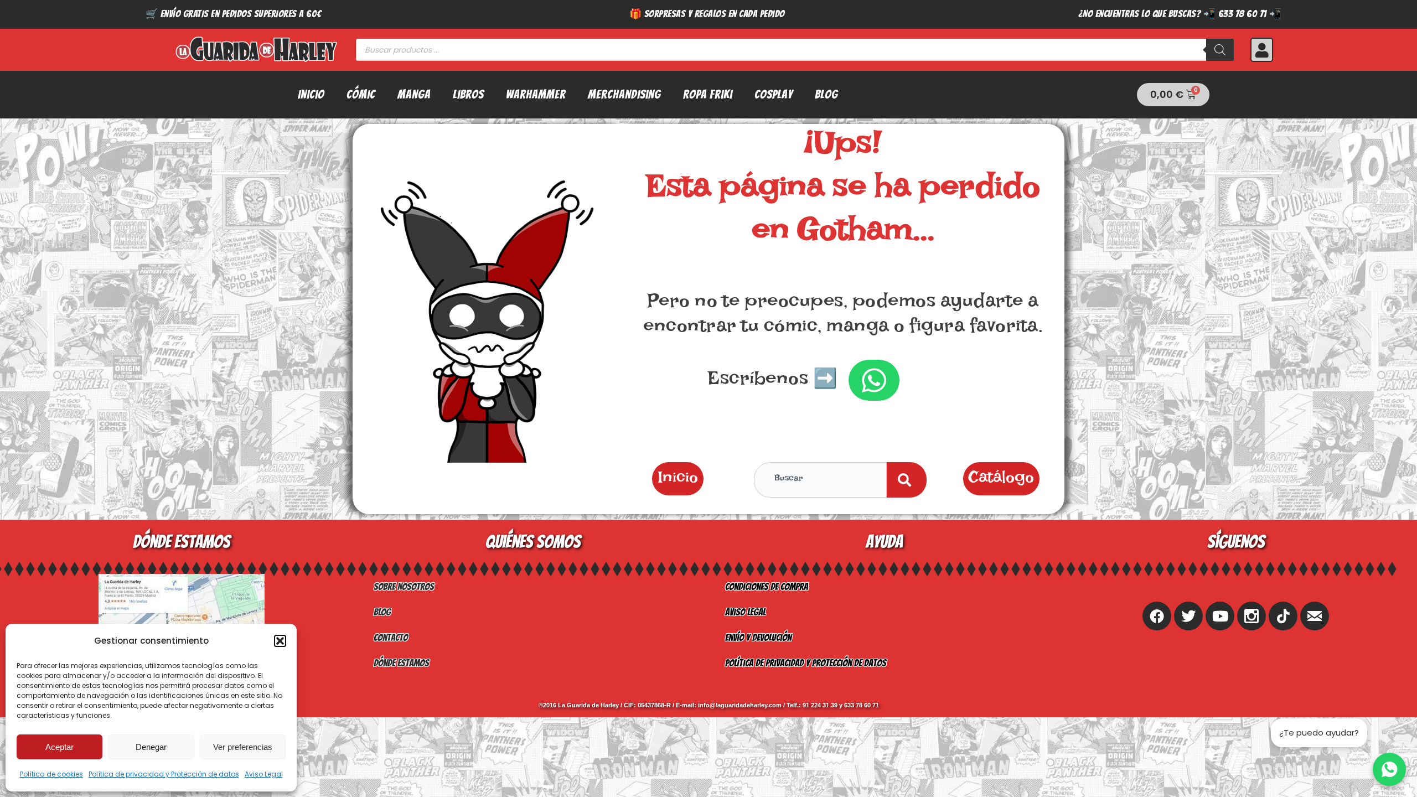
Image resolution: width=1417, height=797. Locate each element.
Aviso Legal (264, 774)
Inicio (311, 94)
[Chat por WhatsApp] (1389, 769)
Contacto (391, 637)
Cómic (361, 94)
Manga (414, 94)
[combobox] (820, 480)
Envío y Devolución (758, 637)
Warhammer (536, 94)
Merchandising (624, 94)
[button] (280, 640)
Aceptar (59, 747)
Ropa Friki (707, 94)
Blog (826, 94)
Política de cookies (51, 774)
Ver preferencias (242, 747)
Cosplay (773, 94)
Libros (468, 94)
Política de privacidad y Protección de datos (164, 774)
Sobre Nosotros (404, 586)
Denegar (151, 747)
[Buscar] (1220, 50)
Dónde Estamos (401, 663)
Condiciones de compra (766, 586)
